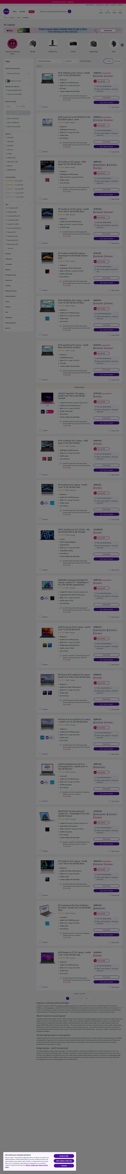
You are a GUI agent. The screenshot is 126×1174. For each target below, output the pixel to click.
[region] (39, 1161)
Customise (64, 1165)
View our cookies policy (31, 1165)
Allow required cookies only (64, 1161)
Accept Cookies (63, 1156)
